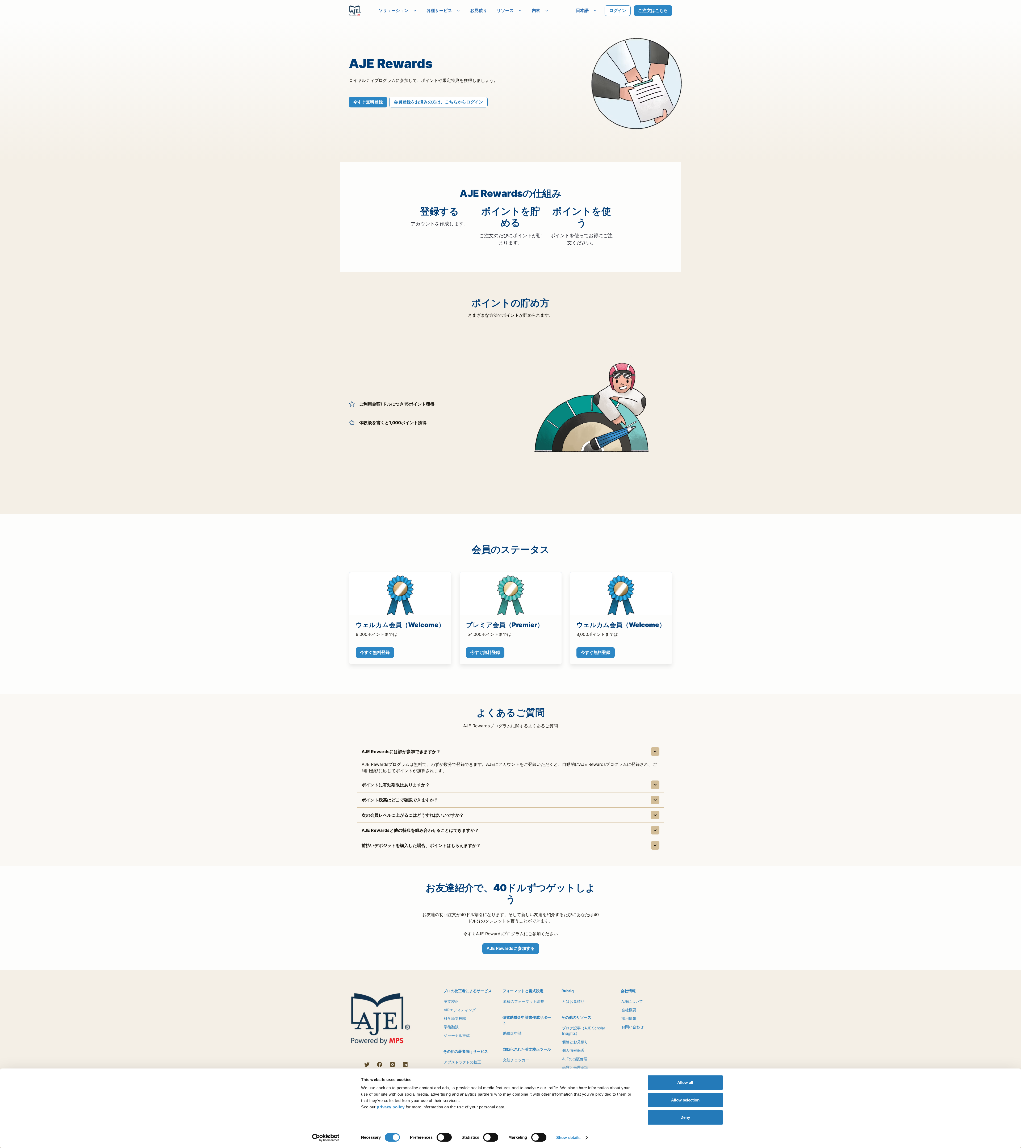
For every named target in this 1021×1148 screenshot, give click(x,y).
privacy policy (390, 1107)
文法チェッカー (516, 1060)
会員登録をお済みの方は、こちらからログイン (438, 102)
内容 (536, 10)
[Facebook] (379, 1064)
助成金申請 (512, 1033)
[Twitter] (367, 1064)
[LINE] (354, 1064)
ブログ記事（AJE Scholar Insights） (583, 1031)
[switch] (444, 1137)
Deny (685, 1117)
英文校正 (451, 1001)
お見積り (478, 10)
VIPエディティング (460, 1010)
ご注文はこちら (653, 10)
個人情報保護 (573, 1050)
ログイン (617, 10)
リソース (505, 10)
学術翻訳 (451, 1027)
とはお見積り (573, 1001)
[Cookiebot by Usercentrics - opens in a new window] (326, 1138)
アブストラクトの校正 (462, 1062)
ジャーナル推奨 (457, 1035)
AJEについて (632, 1001)
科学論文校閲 (455, 1018)
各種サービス (439, 10)
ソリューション (393, 10)
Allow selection (685, 1100)
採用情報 (628, 1018)
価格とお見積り (575, 1042)
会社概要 (628, 1010)
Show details (568, 1137)
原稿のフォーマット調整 (523, 1001)
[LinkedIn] (405, 1064)
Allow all (685, 1082)
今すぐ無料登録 (368, 102)
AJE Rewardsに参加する (511, 948)
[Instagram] (392, 1064)
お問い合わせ (632, 1027)
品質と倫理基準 (575, 1067)
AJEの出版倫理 (574, 1059)
